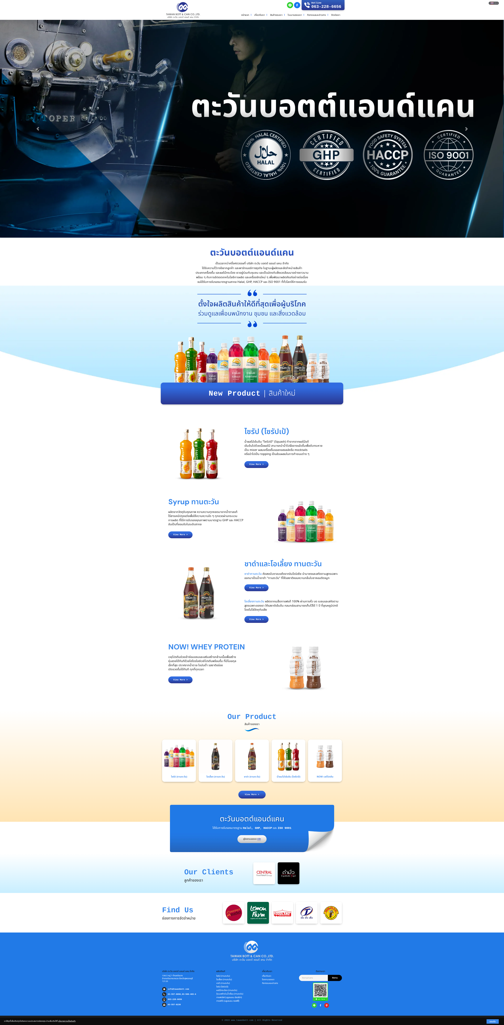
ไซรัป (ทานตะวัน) (223, 976)
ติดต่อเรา (335, 15)
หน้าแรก (245, 15)
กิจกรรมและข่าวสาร (316, 15)
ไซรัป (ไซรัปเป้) (222, 986)
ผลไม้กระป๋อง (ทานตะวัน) (226, 990)
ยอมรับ (493, 1021)
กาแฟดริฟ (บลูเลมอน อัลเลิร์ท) (229, 997)
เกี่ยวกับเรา (259, 15)
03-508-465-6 (189, 994)
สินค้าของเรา (276, 15)
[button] (38, 129)
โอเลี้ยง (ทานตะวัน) (224, 979)
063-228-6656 (175, 999)
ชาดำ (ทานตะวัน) (223, 983)
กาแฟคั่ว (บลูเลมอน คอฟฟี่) (227, 1001)
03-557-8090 (174, 994)
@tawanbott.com (180, 989)
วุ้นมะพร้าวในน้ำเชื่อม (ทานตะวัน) (229, 993)
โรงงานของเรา (295, 15)
